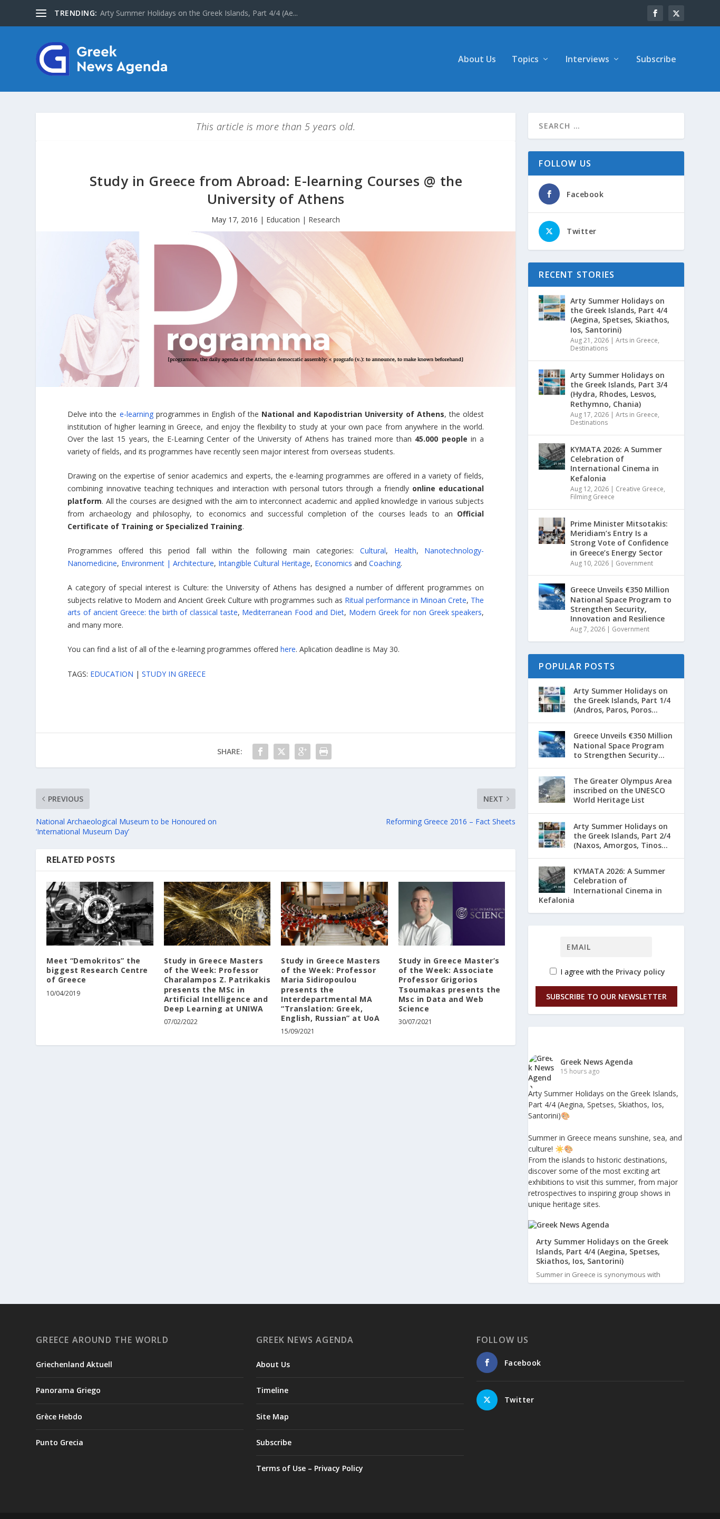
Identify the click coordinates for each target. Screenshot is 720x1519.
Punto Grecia (59, 1442)
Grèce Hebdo (59, 1416)
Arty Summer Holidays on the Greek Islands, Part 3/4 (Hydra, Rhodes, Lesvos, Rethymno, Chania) (618, 389)
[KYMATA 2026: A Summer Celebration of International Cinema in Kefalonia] (552, 456)
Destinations (589, 348)
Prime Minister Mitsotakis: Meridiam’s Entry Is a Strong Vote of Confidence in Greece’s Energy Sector (619, 538)
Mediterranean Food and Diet (293, 612)
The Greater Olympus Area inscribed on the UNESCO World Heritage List (622, 790)
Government (634, 563)
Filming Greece (592, 496)
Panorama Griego (68, 1390)
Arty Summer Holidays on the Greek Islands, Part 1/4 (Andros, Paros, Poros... (621, 700)
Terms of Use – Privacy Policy (309, 1468)
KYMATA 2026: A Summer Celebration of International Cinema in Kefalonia (616, 463)
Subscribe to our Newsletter (606, 996)
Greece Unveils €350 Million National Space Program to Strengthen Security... (623, 745)
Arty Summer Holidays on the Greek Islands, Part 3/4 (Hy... (199, 13)
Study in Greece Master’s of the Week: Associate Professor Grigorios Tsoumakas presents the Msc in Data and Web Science (449, 985)
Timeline (272, 1390)
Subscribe (656, 60)
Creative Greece (640, 488)
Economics (333, 563)
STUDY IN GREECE (174, 674)
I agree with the (611, 972)
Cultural (373, 551)
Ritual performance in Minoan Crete (405, 600)
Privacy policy (640, 972)
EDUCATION (111, 674)
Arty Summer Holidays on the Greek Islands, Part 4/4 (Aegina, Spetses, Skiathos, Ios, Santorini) (619, 315)
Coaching (385, 563)
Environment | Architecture (166, 563)
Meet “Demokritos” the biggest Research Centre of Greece (97, 970)
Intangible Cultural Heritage (264, 563)
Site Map (272, 1416)
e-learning (136, 414)
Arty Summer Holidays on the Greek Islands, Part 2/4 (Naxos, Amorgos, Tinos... (621, 835)
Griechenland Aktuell (74, 1364)
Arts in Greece (637, 340)
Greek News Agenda (596, 1062)
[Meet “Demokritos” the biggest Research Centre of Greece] (99, 914)
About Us (477, 60)
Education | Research (303, 220)
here (288, 649)
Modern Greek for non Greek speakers (415, 612)
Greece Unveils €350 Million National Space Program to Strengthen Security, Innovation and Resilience (621, 604)
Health (405, 551)
